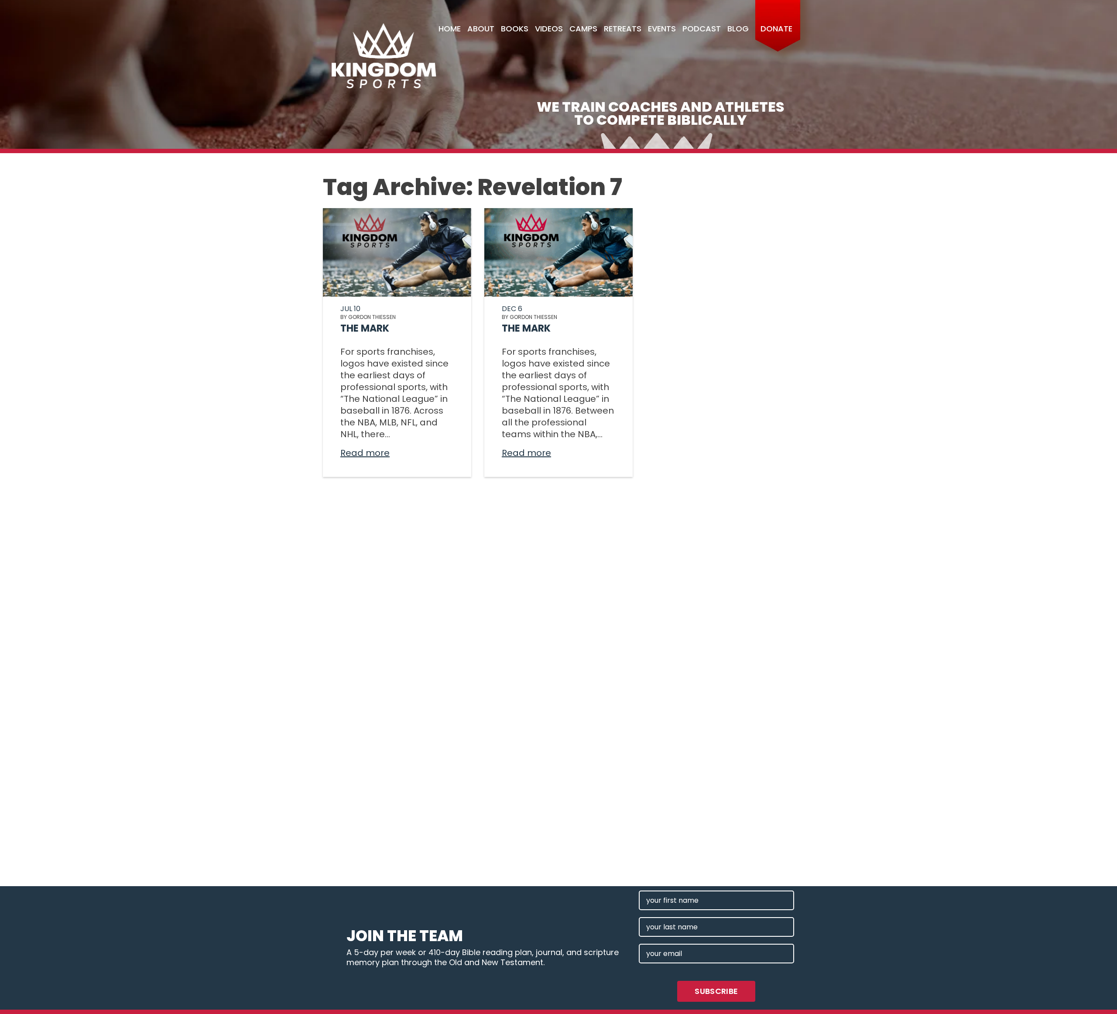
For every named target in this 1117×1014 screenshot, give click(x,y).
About (480, 28)
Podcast (701, 28)
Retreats (622, 28)
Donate (776, 28)
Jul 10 (350, 309)
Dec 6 (512, 309)
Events (662, 28)
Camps (583, 28)
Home (450, 28)
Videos (549, 28)
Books (514, 28)
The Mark (364, 328)
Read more (365, 453)
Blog (738, 28)
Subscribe (716, 991)
